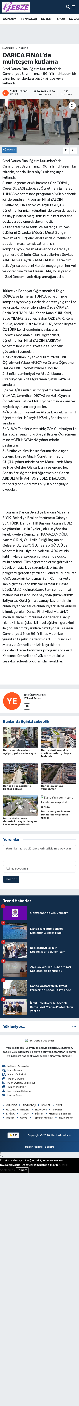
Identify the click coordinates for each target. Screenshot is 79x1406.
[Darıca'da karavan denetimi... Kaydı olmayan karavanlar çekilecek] (20, 805)
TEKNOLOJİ (29, 19)
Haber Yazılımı (33, 1146)
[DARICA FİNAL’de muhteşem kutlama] (39, 122)
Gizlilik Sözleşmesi (60, 1113)
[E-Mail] (27, 706)
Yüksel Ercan (32, 698)
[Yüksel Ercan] (12, 701)
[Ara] (68, 7)
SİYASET (57, 1109)
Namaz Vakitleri (17, 1074)
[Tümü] (74, 1026)
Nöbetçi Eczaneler (19, 1066)
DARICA (23, 48)
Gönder (11, 879)
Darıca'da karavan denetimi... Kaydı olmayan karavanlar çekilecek (20, 821)
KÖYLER (46, 19)
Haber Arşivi (15, 1095)
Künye (23, 1117)
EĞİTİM (39, 1113)
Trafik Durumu (16, 1078)
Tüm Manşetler (17, 1086)
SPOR (61, 19)
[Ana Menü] (73, 7)
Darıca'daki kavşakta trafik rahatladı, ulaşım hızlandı (56, 753)
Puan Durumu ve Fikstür (21, 1082)
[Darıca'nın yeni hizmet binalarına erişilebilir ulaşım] (58, 802)
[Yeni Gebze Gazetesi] (16, 7)
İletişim (10, 1117)
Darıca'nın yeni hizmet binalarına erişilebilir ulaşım (55, 814)
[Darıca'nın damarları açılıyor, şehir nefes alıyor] (20, 737)
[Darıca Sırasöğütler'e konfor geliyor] (20, 773)
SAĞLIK (10, 1113)
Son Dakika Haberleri (20, 1091)
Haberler (8, 48)
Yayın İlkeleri (66, 1117)
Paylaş (11, 149)
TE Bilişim (48, 1146)
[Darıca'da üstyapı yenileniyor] (58, 773)
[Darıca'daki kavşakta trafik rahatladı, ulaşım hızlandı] (58, 737)
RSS (14, 1135)
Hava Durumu (15, 1070)
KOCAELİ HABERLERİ (17, 1109)
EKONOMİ (41, 1109)
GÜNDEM (9, 19)
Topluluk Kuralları (43, 1117)
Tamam (22, 1170)
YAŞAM (24, 1113)
